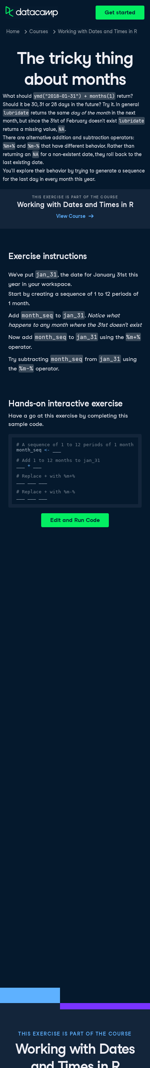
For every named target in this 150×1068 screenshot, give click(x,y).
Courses (38, 31)
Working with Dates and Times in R (97, 31)
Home (13, 31)
